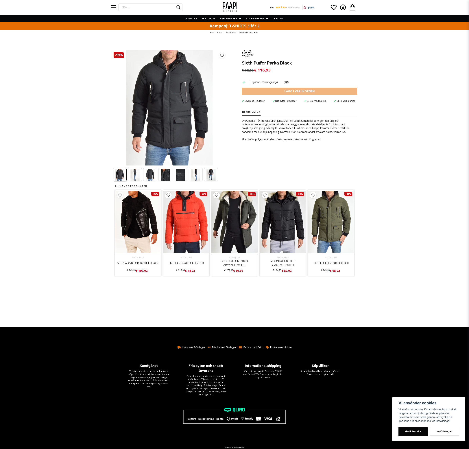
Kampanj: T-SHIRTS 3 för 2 (234, 25)
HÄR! (331, 374)
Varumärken (228, 18)
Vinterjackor (231, 32)
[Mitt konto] (343, 7)
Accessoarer (255, 18)
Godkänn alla (413, 431)
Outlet (278, 18)
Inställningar (444, 431)
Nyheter (191, 18)
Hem (212, 32)
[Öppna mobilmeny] (113, 7)
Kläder (207, 18)
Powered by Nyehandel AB (234, 447)
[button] (178, 7)
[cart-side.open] (352, 7)
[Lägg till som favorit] (333, 7)
